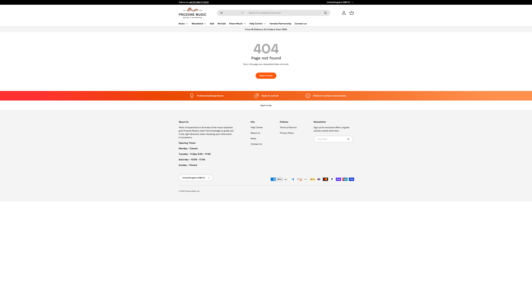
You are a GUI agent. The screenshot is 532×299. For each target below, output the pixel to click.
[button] (352, 13)
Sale (212, 23)
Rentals (222, 23)
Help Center (256, 23)
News (253, 138)
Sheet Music (236, 23)
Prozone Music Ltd (192, 191)
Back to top (266, 105)
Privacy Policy (287, 133)
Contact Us (256, 144)
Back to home (266, 75)
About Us (255, 133)
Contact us (301, 23)
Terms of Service (288, 127)
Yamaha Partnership (280, 23)
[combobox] (273, 13)
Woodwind (197, 23)
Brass (182, 23)
